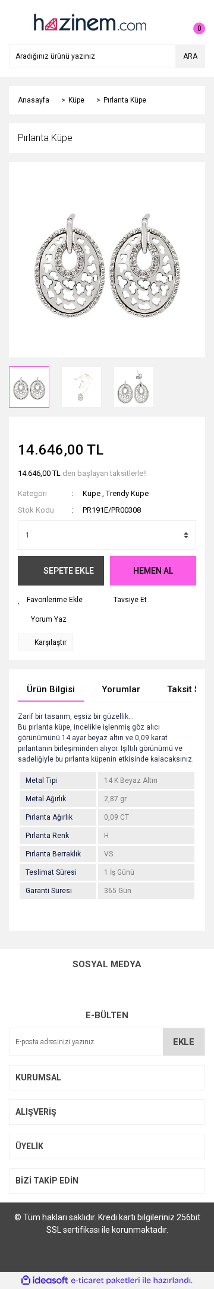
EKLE (183, 1042)
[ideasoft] (44, 1280)
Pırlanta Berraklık (53, 854)
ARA (190, 56)
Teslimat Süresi (51, 872)
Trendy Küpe (127, 493)
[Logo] (89, 22)
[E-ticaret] (105, 1280)
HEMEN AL (153, 570)
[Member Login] (169, 22)
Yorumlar (121, 689)
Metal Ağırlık (46, 799)
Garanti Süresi (49, 891)
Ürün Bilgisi (51, 689)
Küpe (91, 493)
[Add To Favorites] (50, 599)
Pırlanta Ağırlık (49, 817)
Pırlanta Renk (47, 835)
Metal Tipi (41, 780)
